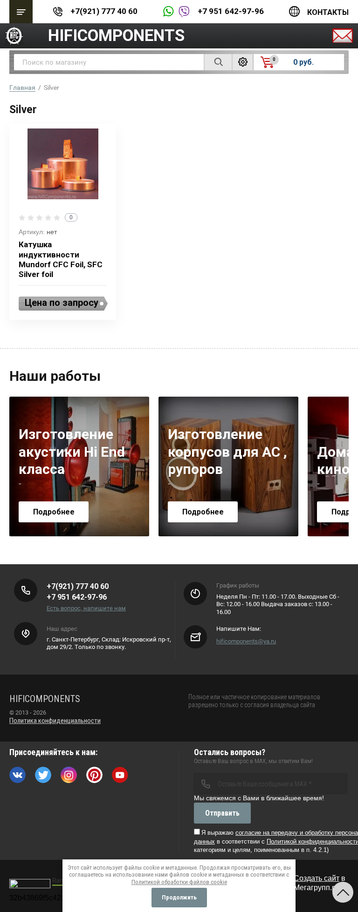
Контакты (328, 12)
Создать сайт (316, 878)
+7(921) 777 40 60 (104, 11)
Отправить (222, 813)
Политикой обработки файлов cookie (179, 881)
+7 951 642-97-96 (231, 11)
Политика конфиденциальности (55, 720)
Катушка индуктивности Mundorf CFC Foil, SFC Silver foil (61, 259)
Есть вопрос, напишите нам (86, 608)
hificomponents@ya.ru (246, 641)
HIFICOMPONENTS (116, 35)
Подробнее (54, 511)
